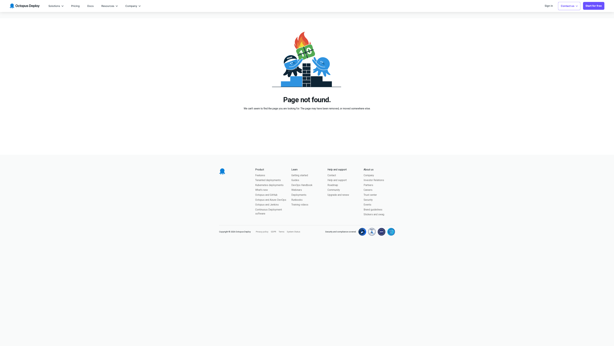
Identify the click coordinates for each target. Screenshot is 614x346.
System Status (293, 232)
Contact (331, 175)
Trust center (370, 194)
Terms (281, 232)
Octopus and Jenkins (267, 204)
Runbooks (297, 199)
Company (369, 175)
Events (367, 204)
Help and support (337, 180)
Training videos (299, 204)
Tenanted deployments (268, 180)
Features (260, 175)
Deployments (298, 194)
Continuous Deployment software (268, 211)
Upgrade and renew (338, 194)
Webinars (296, 189)
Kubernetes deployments (269, 185)
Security (368, 199)
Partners (368, 185)
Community (333, 189)
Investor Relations (374, 180)
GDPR (273, 232)
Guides (295, 180)
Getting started (299, 175)
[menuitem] (56, 6)
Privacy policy (262, 232)
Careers (368, 189)
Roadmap (332, 185)
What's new (261, 189)
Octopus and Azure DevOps (270, 199)
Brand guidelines (373, 209)
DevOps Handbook (301, 185)
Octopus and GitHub (266, 194)
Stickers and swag (374, 214)
